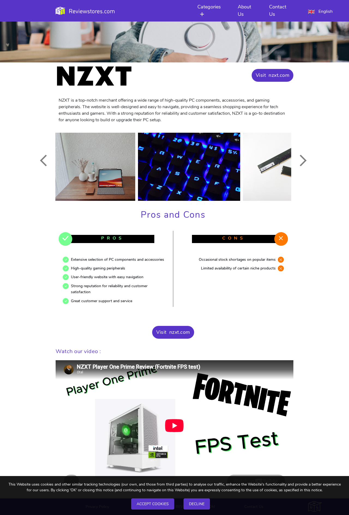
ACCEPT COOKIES (153, 504)
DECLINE (196, 504)
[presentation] (45, 160)
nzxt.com (279, 75)
